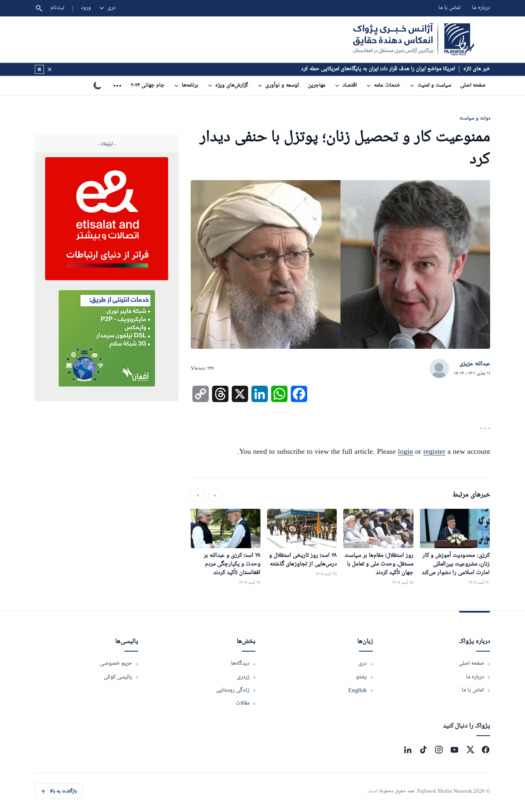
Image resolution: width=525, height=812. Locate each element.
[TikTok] (423, 749)
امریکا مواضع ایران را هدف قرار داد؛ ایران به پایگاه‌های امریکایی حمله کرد (378, 69)
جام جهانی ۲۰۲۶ (147, 85)
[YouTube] (454, 749)
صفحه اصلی (473, 85)
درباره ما (481, 8)
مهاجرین (316, 85)
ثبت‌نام (57, 8)
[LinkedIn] (407, 749)
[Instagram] (438, 749)
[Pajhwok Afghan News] (413, 39)
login (405, 451)
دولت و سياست (474, 118)
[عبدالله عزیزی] (439, 369)
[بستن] (50, 69)
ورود (86, 8)
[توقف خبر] (39, 69)
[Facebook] (485, 749)
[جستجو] (39, 8)
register (434, 451)
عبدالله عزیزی (474, 364)
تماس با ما (449, 8)
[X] (470, 749)
